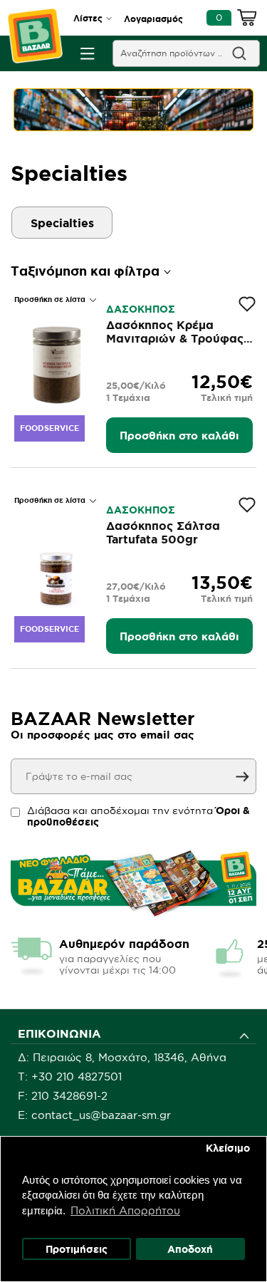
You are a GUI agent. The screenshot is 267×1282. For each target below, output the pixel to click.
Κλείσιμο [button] (228, 1148)
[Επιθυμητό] (247, 304)
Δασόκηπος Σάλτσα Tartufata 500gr (163, 532)
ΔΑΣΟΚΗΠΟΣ (140, 309)
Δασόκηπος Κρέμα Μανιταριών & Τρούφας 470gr (175, 338)
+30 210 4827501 (76, 1076)
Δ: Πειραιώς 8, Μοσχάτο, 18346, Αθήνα (122, 1057)
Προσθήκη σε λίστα (51, 299)
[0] (247, 20)
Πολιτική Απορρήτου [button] (125, 1210)
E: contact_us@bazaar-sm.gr (94, 1115)
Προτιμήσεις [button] (77, 1249)
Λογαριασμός (153, 19)
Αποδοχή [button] (190, 1249)
